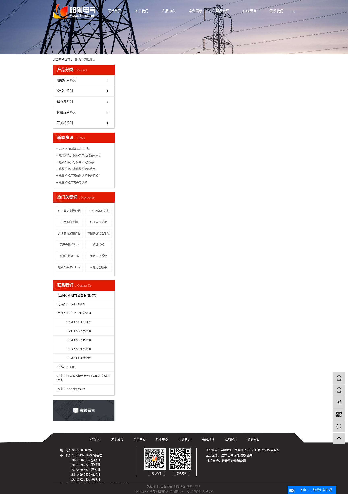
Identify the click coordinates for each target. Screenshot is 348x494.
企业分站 (166, 486)
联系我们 (276, 11)
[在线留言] (339, 426)
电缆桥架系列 (66, 80)
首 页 (78, 59)
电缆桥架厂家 (228, 450)
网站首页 (114, 11)
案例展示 (195, 11)
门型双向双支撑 (98, 210)
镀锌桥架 (98, 244)
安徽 (243, 455)
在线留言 (249, 11)
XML (198, 486)
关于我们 (141, 11)
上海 (230, 455)
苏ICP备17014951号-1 (200, 491)
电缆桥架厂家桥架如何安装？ (77, 162)
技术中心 (162, 439)
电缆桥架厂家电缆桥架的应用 (77, 168)
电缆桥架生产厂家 (69, 267)
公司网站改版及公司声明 (74, 148)
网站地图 (179, 486)
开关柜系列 (65, 123)
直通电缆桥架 (98, 267)
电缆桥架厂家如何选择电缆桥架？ (80, 175)
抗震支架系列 (66, 112)
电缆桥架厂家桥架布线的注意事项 (80, 155)
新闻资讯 (222, 11)
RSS (190, 486)
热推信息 (89, 59)
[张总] (339, 378)
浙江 (237, 455)
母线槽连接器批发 (98, 233)
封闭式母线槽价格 (69, 233)
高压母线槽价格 (69, 244)
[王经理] (339, 390)
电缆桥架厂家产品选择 (73, 182)
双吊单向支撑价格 (69, 210)
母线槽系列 (65, 101)
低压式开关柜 (98, 222)
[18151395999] (339, 402)
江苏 (224, 455)
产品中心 (168, 11)
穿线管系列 (65, 91)
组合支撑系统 (98, 255)
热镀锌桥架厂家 (69, 255)
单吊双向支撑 (69, 222)
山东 (250, 455)
